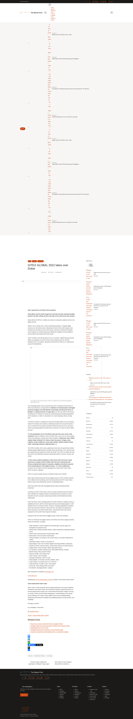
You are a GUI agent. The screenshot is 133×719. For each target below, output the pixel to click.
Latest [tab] (90, 264)
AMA (29, 261)
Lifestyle (88, 447)
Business (34, 261)
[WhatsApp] (51, 643)
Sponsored (88, 467)
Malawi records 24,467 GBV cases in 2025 (61, 34)
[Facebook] (51, 636)
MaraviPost (59, 272)
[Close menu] (49, 5)
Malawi (87, 450)
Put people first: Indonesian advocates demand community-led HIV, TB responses (70, 88)
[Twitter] (51, 638)
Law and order (89, 444)
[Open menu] (45, 13)
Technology (40, 261)
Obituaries (88, 454)
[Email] (51, 640)
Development (89, 424)
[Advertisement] (66, 246)
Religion (88, 464)
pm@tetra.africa (34, 611)
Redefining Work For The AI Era (39, 628)
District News (89, 427)
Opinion (88, 457)
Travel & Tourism (90, 477)
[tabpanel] (99, 293)
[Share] (51, 650)
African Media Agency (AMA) (44, 579)
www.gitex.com (49, 571)
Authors (88, 417)
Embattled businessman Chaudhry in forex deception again (47, 630)
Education (88, 431)
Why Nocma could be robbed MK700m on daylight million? (47, 624)
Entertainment (89, 434)
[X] (51, 648)
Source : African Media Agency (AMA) (38, 615)
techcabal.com (33, 575)
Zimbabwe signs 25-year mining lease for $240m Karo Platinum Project (50, 626)
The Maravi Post (36, 13)
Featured (88, 440)
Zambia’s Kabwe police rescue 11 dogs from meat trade (64, 116)
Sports (87, 470)
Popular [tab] (91, 265)
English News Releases (40, 655)
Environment (89, 437)
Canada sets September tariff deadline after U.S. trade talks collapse (49, 632)
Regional (88, 460)
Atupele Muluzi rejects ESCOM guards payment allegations (65, 58)
